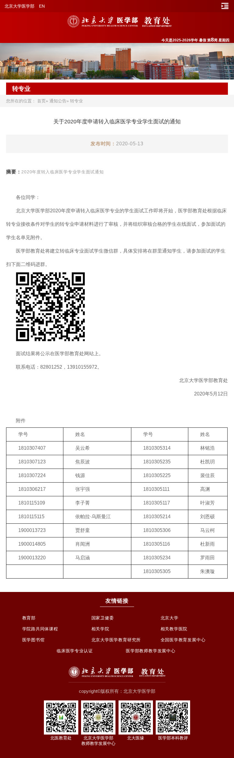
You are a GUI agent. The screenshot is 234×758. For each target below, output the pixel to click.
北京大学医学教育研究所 (116, 639)
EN (42, 6)
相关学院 (100, 628)
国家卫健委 (102, 617)
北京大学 (170, 617)
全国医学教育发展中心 (183, 639)
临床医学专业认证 (75, 650)
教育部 (29, 617)
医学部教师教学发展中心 (151, 650)
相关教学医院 (174, 628)
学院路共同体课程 (40, 628)
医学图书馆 (33, 639)
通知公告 (57, 100)
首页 (41, 100)
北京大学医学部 (19, 6)
